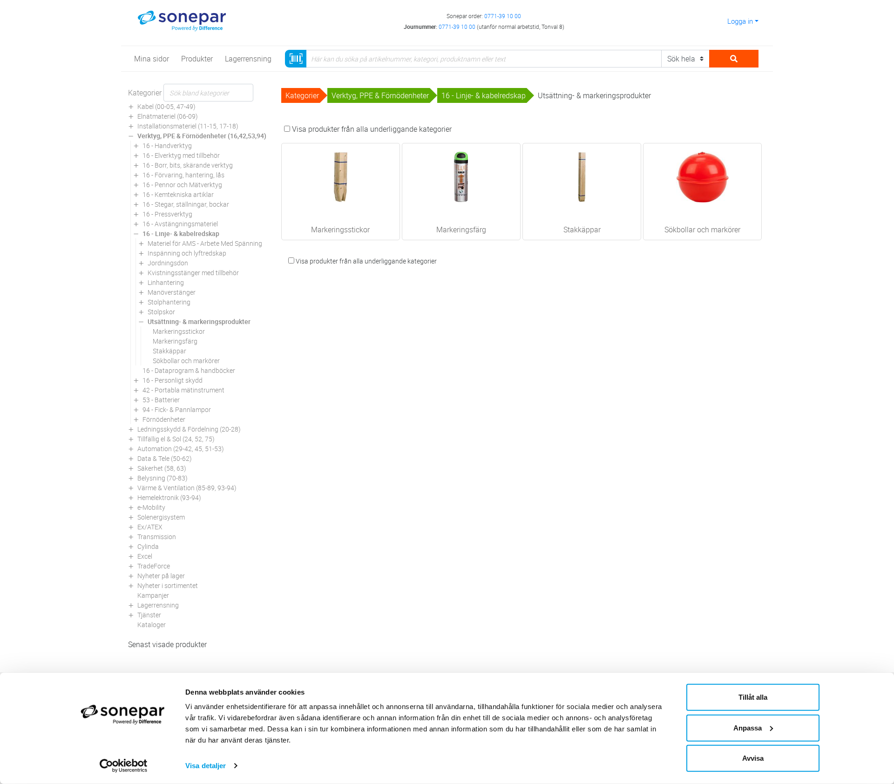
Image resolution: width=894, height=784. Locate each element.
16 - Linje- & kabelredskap (180, 233)
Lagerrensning (158, 605)
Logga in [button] (740, 21)
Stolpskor (161, 311)
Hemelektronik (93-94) (169, 497)
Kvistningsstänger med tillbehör (193, 272)
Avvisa (753, 758)
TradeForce (153, 565)
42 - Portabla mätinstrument (183, 389)
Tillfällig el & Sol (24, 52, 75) (176, 438)
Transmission (156, 536)
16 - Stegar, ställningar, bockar (185, 204)
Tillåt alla (752, 697)
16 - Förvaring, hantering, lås (183, 174)
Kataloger (151, 624)
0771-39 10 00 (502, 16)
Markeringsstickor (179, 331)
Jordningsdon (168, 262)
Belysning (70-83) (162, 477)
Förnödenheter (163, 419)
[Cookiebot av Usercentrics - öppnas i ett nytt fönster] (123, 766)
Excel (144, 556)
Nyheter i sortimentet (167, 585)
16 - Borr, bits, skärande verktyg (187, 165)
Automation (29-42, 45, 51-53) (180, 448)
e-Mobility (151, 507)
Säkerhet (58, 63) (161, 468)
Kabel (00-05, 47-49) (166, 106)
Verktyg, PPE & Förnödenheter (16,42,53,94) (201, 135)
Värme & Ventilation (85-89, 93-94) (187, 487)
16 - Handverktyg (167, 145)
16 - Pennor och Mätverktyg (182, 184)
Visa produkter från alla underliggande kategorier (371, 129)
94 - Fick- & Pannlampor (176, 409)
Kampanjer (153, 595)
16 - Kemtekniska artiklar (178, 194)
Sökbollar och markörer (186, 360)
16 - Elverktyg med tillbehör (181, 155)
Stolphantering (169, 301)
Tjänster (149, 614)
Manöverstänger (172, 292)
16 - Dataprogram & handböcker (188, 370)
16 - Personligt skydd (172, 380)
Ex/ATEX (150, 526)
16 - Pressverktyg (167, 214)
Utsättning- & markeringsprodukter (199, 321)
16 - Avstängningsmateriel (180, 223)
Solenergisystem (161, 517)
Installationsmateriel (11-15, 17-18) (187, 126)
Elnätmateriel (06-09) (167, 116)
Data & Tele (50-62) (164, 458)
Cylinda (148, 546)
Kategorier (145, 93)
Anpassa (747, 727)
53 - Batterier (161, 399)
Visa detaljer (205, 766)
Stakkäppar (169, 350)
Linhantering (166, 282)
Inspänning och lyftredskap (187, 253)
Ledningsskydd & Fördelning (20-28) (189, 429)
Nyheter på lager (161, 575)
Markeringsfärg (175, 341)
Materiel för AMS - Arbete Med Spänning (205, 243)
